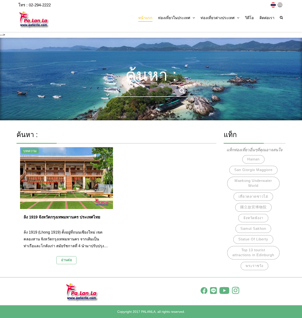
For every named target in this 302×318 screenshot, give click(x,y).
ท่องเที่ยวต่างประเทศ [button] (218, 18)
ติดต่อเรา (267, 18)
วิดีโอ (249, 18)
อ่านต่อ (66, 260)
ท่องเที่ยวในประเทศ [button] (174, 18)
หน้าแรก (145, 18)
